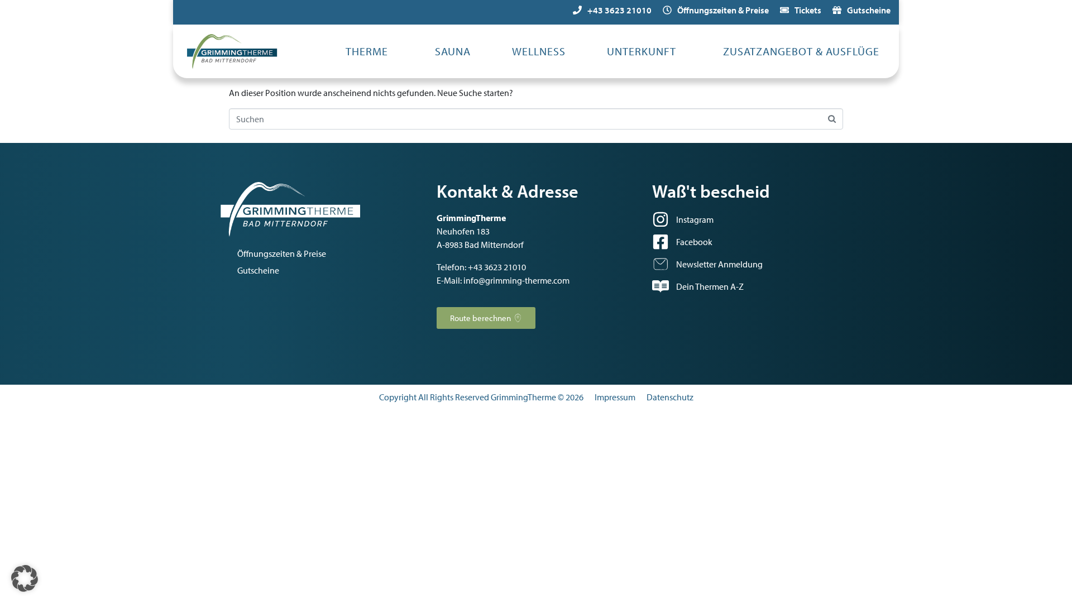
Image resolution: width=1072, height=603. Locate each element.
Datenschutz (670, 397)
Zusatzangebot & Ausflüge (801, 51)
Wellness (539, 51)
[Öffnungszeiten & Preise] (667, 10)
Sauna (453, 51)
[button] (24, 578)
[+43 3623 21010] (577, 10)
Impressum (615, 397)
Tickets (808, 10)
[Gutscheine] (836, 10)
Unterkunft (641, 51)
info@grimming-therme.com (516, 280)
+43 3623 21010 (619, 10)
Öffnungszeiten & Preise (723, 10)
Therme (367, 51)
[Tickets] (784, 10)
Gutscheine (869, 10)
